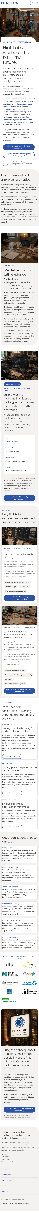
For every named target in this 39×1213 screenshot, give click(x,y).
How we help (6, 1175)
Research (4, 1191)
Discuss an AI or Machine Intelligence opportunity (19, 1109)
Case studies (6, 1180)
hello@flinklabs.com (17, 1199)
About (3, 1186)
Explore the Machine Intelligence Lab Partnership (19, 690)
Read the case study (12, 756)
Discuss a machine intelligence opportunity (18, 147)
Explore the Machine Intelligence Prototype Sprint (19, 155)
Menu (34, 3)
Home (3, 1169)
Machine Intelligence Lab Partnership (17, 120)
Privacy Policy (5, 1199)
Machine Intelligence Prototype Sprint (17, 112)
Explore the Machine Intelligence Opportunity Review (19, 598)
